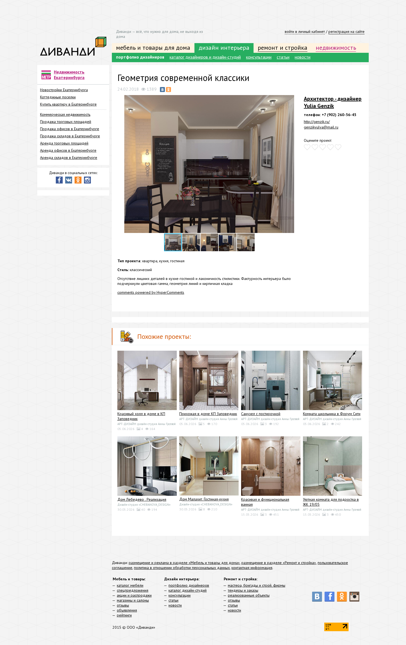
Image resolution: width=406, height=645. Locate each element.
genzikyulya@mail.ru (321, 127)
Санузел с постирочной (260, 413)
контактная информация (251, 567)
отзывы (123, 605)
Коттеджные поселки (58, 97)
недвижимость (336, 47)
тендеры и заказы (243, 590)
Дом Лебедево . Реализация (141, 499)
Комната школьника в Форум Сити (331, 413)
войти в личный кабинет (305, 31)
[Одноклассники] (168, 89)
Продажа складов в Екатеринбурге (70, 135)
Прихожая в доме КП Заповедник (208, 413)
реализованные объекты (249, 595)
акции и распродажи (134, 595)
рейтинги (124, 615)
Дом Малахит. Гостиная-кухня (204, 499)
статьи (283, 57)
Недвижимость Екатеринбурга (69, 74)
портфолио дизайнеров (140, 57)
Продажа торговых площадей (65, 121)
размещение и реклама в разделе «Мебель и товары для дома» (184, 562)
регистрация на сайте (346, 31)
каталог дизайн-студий (187, 590)
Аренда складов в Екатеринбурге (68, 157)
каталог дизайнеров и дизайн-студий (205, 57)
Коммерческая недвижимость (65, 114)
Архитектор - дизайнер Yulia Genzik (333, 102)
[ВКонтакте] (162, 89)
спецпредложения (132, 590)
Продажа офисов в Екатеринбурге (69, 128)
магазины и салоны (133, 600)
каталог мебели (130, 585)
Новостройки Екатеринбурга (64, 89)
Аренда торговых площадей (64, 143)
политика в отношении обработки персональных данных (182, 567)
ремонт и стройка (282, 47)
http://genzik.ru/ (317, 121)
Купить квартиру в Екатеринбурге (68, 104)
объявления (127, 610)
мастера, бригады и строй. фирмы (256, 585)
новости (302, 57)
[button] (296, 100)
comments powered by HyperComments (150, 292)
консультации (258, 57)
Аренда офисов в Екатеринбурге (68, 150)
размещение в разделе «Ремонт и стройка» (278, 562)
